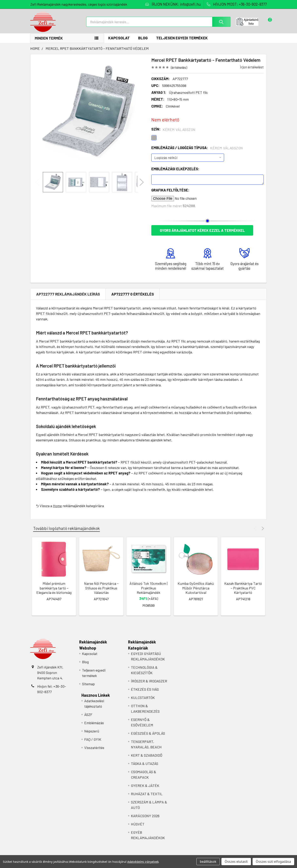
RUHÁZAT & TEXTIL (146, 794)
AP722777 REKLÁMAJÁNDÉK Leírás (68, 294)
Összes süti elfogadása (273, 861)
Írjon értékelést (252, 67)
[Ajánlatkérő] (251, 22)
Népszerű (91, 731)
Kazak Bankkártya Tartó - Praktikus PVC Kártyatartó (243, 588)
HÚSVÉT (137, 824)
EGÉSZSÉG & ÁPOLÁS (148, 733)
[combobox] (158, 22)
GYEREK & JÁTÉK (145, 785)
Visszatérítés (94, 747)
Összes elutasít (236, 861)
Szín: (173, 129)
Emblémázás (94, 723)
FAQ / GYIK (92, 739)
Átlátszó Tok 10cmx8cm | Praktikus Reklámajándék (148, 588)
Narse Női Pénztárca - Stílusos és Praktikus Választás (101, 588)
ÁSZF (88, 714)
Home (57, 505)
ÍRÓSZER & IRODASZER (149, 681)
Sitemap (88, 684)
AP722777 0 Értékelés (132, 294)
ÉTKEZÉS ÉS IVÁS (145, 689)
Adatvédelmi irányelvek (143, 862)
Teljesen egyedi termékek (182, 38)
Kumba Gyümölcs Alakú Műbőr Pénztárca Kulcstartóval (196, 588)
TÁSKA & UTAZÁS (144, 763)
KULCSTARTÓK (143, 697)
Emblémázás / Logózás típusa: (197, 147)
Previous (37, 182)
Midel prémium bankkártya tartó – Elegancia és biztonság (54, 588)
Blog (143, 38)
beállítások (208, 861)
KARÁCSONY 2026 (145, 816)
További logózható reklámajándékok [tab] (66, 528)
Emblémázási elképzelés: (175, 169)
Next (142, 182)
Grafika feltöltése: (170, 190)
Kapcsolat (119, 38)
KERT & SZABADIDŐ (146, 755)
